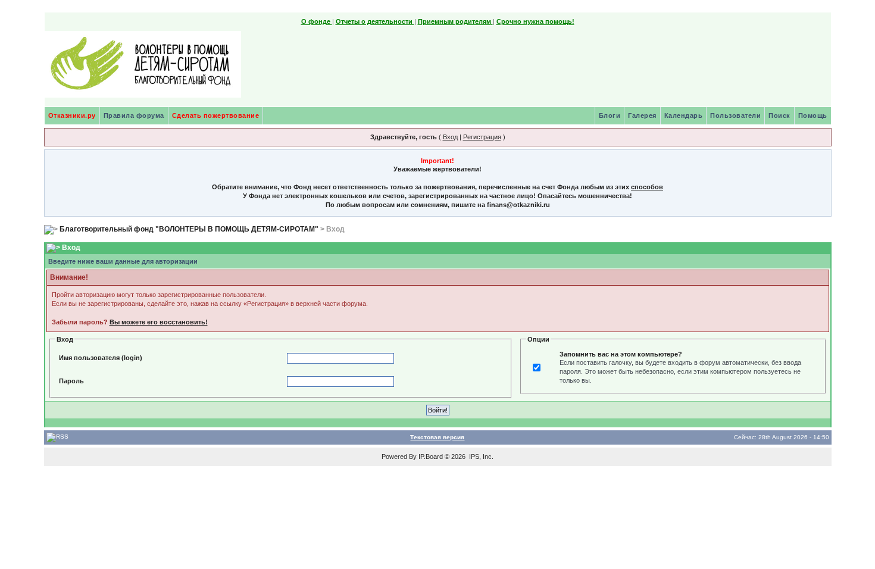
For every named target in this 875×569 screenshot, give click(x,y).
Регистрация (482, 136)
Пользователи (735, 115)
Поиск (779, 115)
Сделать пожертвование (216, 115)
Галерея (642, 115)
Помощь (812, 115)
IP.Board (430, 456)
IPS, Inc (480, 456)
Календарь (683, 115)
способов (647, 186)
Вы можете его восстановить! (159, 322)
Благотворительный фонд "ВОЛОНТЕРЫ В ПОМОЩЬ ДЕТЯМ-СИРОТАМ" (189, 229)
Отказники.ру (72, 115)
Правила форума (134, 115)
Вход (450, 136)
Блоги (610, 115)
